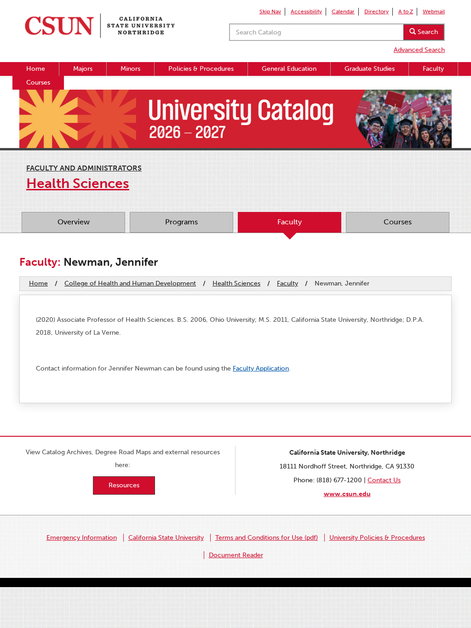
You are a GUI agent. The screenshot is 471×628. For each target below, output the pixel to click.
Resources (124, 485)
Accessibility (306, 11)
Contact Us (384, 480)
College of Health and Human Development (130, 283)
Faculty (433, 69)
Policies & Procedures (201, 69)
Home (35, 69)
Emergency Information (81, 538)
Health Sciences (236, 283)
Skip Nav (270, 11)
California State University (166, 538)
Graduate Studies (370, 69)
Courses (38, 82)
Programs (181, 221)
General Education (289, 69)
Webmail (434, 11)
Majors (82, 69)
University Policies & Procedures (377, 538)
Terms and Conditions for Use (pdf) (266, 538)
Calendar (343, 11)
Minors (130, 69)
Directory (376, 11)
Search (427, 32)
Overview (73, 221)
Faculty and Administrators (84, 168)
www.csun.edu (347, 494)
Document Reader (236, 555)
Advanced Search (419, 50)
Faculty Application (261, 368)
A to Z (405, 11)
